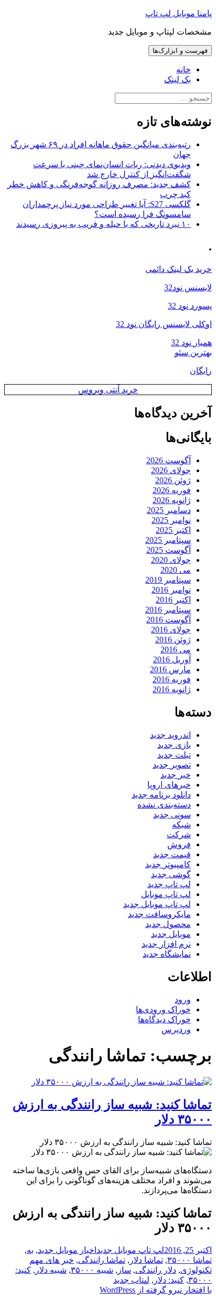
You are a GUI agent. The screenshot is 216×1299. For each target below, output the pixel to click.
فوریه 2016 (172, 679)
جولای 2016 (171, 629)
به (30, 1250)
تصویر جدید (172, 764)
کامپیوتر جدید (168, 864)
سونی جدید (172, 814)
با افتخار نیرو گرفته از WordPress (156, 1289)
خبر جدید (175, 774)
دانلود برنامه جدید (161, 794)
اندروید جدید (170, 734)
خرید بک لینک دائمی (178, 269)
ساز (124, 1269)
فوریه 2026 (172, 490)
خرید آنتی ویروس (108, 389)
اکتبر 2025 (173, 530)
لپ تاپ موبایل (166, 894)
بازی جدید (174, 744)
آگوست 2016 (168, 619)
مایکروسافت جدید (159, 914)
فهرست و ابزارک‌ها (180, 50)
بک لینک (177, 79)
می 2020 (175, 569)
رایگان (201, 370)
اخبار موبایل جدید (67, 1250)
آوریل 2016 (172, 659)
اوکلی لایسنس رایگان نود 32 (164, 324)
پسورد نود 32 (190, 305)
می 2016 (175, 649)
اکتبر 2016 (173, 599)
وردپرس (176, 1029)
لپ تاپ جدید (169, 884)
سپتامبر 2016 (168, 609)
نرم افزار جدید (166, 944)
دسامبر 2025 (169, 510)
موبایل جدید (171, 934)
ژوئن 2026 (173, 480)
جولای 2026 (171, 470)
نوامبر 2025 (171, 520)
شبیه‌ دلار (51, 1269)
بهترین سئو (193, 352)
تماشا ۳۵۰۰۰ (189, 1260)
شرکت (179, 834)
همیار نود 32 (191, 342)
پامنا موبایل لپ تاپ (178, 13)
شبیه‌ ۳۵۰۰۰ (92, 1269)
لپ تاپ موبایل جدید (157, 904)
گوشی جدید (171, 874)
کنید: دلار (169, 1279)
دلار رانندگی (155, 1269)
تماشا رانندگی (101, 1260)
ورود (183, 999)
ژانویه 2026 (172, 500)
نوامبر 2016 (171, 589)
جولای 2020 (171, 559)
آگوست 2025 (168, 549)
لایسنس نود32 (188, 287)
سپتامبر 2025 (168, 540)
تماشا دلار (146, 1260)
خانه (183, 69)
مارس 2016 (170, 669)
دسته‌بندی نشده (164, 804)
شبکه (181, 824)
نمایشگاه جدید (167, 953)
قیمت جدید (172, 854)
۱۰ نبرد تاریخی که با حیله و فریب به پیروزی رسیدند (103, 224)
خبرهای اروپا (169, 784)
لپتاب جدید (131, 1279)
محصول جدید (168, 924)
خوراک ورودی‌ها (163, 1009)
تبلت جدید (174, 754)
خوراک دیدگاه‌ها (164, 1019)
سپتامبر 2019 (168, 579)
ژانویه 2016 (172, 689)
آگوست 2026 (168, 460)
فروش (179, 844)
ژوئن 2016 (173, 639)
